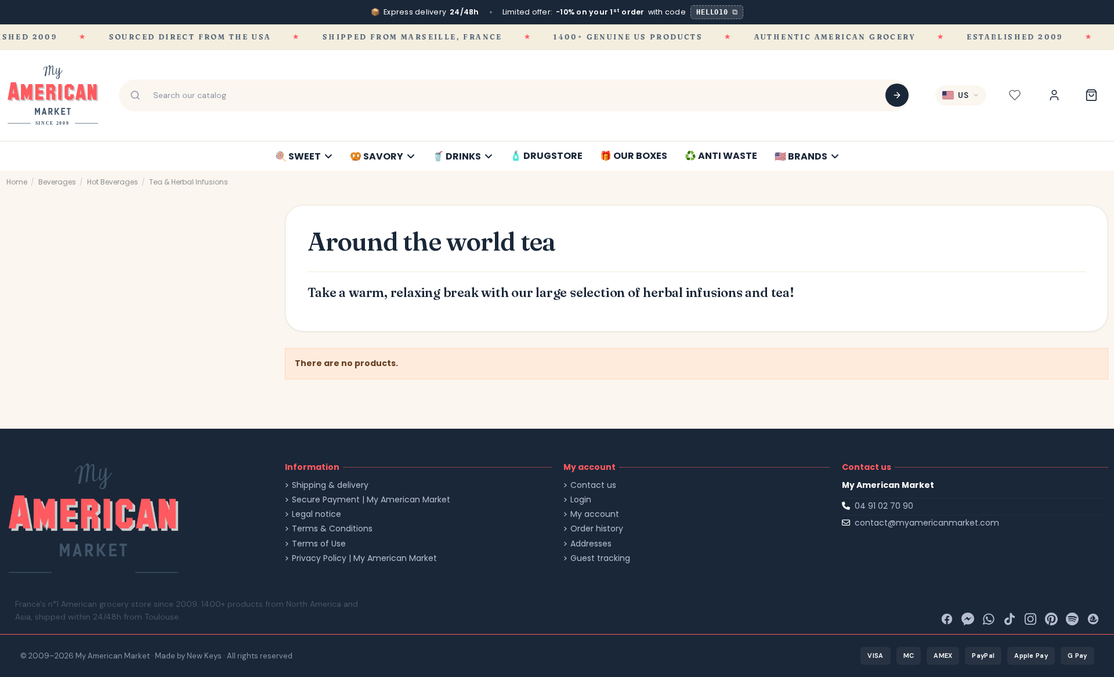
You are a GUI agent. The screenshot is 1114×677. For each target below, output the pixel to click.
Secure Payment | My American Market (371, 499)
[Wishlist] (1015, 95)
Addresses (591, 543)
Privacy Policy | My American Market (364, 558)
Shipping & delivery (330, 485)
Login (580, 499)
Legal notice (316, 514)
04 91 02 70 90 (884, 506)
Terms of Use (319, 543)
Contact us (593, 485)
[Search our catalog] (897, 95)
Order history (596, 528)
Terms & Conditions (332, 528)
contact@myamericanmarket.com (927, 522)
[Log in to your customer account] (1054, 95)
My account (594, 514)
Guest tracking (600, 558)
